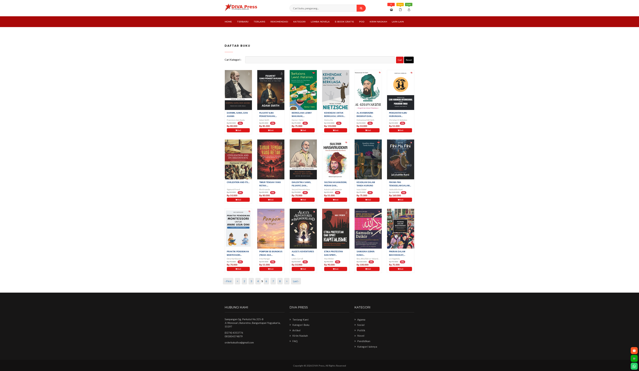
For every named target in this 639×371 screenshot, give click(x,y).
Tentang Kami (300, 319)
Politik (361, 330)
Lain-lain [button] (398, 21)
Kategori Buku (301, 324)
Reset (409, 59)
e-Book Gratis (344, 21)
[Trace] (400, 9)
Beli (239, 130)
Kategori (299, 21)
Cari (400, 59)
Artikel (296, 330)
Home (228, 21)
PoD (361, 21)
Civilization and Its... (238, 182)
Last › (296, 281)
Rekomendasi (279, 21)
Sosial (360, 324)
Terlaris (259, 21)
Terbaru (242, 21)
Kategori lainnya (367, 346)
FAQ (295, 341)
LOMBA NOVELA (320, 21)
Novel (360, 335)
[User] (409, 9)
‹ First (228, 281)
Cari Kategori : (233, 59)
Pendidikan (363, 341)
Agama (361, 319)
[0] (392, 9)
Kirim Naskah (378, 21)
